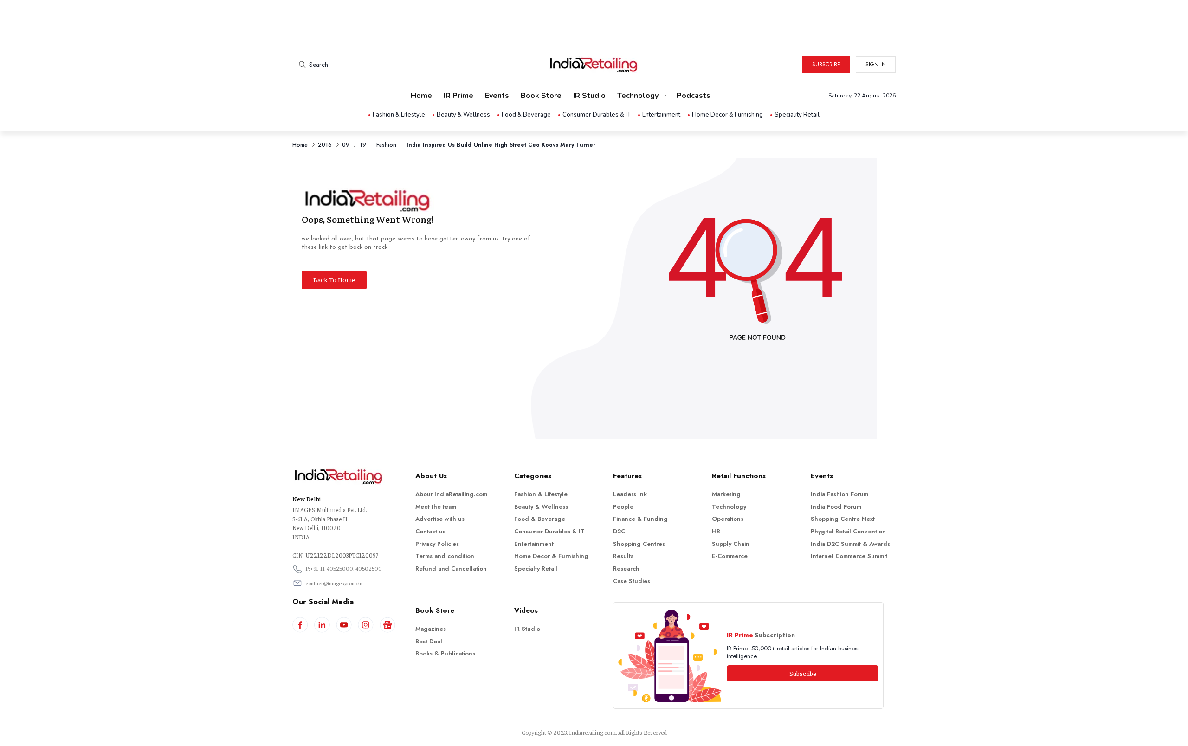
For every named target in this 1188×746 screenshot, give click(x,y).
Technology (638, 96)
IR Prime (458, 96)
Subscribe (826, 64)
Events (497, 96)
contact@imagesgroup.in (333, 583)
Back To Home (334, 279)
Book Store (541, 96)
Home (421, 96)
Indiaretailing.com (592, 732)
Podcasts (693, 96)
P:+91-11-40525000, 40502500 (343, 568)
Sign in (875, 64)
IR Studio (589, 96)
